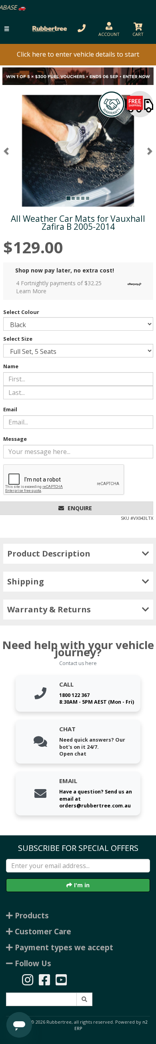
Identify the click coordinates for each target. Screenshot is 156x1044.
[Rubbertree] (48, 29)
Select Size (17, 338)
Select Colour (21, 312)
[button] (6, 29)
